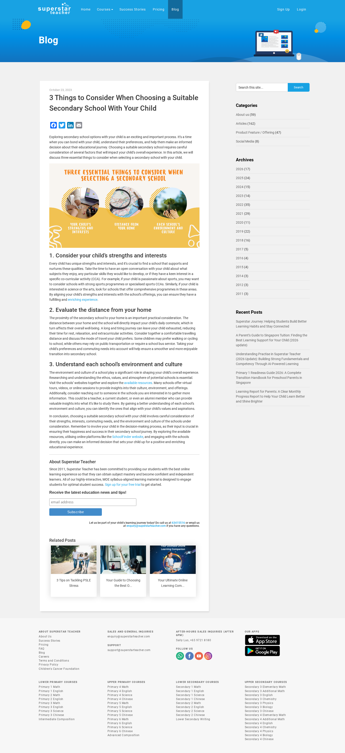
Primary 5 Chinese (120, 715)
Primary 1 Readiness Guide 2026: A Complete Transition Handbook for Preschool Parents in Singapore (269, 377)
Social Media (245, 141)
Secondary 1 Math (188, 687)
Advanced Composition (123, 735)
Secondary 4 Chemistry (261, 727)
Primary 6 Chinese (120, 731)
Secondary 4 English (259, 723)
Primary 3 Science (51, 711)
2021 (239, 213)
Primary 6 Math (118, 719)
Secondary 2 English (190, 707)
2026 (239, 169)
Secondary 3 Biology (259, 707)
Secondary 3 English (259, 695)
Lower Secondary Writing (193, 719)
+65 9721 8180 (200, 640)
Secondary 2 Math (188, 703)
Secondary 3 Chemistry (261, 699)
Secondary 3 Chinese (259, 711)
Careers (44, 656)
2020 (239, 222)
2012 (239, 285)
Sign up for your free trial (123, 484)
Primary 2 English (51, 699)
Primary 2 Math (49, 695)
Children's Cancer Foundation (59, 668)
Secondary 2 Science (190, 711)
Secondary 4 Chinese (259, 739)
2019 (239, 231)
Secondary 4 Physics (259, 731)
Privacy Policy (48, 664)
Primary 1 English (51, 691)
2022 (239, 205)
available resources (138, 383)
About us (242, 115)
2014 (239, 276)
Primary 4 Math (118, 687)
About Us (45, 636)
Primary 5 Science (119, 711)
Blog (42, 652)
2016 (239, 258)
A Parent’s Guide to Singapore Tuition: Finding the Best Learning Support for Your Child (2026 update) (271, 340)
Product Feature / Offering (255, 132)
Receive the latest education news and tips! (87, 492)
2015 (239, 267)
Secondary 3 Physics (259, 703)
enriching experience (82, 299)
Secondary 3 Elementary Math (265, 687)
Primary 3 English (51, 707)
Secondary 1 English (190, 691)
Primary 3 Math (49, 703)
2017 (239, 249)
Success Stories (49, 640)
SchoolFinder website (127, 437)
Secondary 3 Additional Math (265, 691)
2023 (239, 196)
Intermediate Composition (57, 719)
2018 (239, 240)
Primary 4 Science (119, 695)
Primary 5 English (119, 707)
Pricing (44, 644)
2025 (239, 178)
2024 (239, 187)
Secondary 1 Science (190, 695)
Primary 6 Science (119, 727)
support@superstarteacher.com (129, 650)
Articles (241, 123)
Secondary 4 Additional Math (265, 719)
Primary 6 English (119, 723)
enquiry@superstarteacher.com (146, 525)
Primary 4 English (119, 691)
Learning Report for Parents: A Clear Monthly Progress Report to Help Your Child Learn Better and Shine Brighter (270, 396)
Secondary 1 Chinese (190, 699)
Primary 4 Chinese (120, 699)
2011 (239, 294)
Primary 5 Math (118, 703)
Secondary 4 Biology (259, 735)
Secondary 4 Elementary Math (265, 715)
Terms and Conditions (54, 660)
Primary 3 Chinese (51, 715)
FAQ (41, 648)
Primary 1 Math (49, 687)
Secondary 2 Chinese (190, 715)
